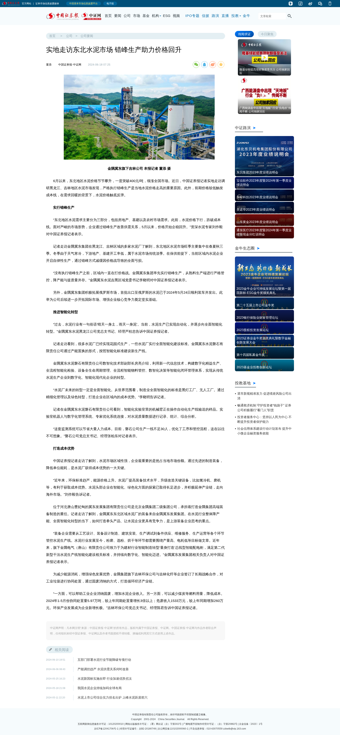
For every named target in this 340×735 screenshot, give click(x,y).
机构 (155, 16)
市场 (136, 16)
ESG (166, 16)
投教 (235, 16)
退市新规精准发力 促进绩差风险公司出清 (264, 396)
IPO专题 (192, 16)
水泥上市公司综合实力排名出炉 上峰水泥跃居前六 (113, 697)
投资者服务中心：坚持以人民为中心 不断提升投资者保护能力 (264, 419)
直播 (225, 16)
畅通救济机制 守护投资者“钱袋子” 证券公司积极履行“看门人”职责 (264, 408)
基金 (146, 16)
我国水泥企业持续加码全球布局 (100, 688)
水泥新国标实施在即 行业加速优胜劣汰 (105, 678)
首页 (108, 16)
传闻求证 (244, 34)
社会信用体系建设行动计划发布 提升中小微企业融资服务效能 (264, 431)
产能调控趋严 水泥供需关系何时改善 (103, 669)
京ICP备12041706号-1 (106, 728)
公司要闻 (86, 36)
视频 (176, 16)
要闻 (117, 16)
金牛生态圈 (263, 248)
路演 (215, 16)
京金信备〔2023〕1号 (250, 724)
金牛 (246, 16)
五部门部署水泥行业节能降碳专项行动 (104, 659)
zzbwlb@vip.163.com (234, 728)
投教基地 (243, 383)
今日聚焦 (267, 34)
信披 (205, 16)
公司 (127, 16)
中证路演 (249, 127)
